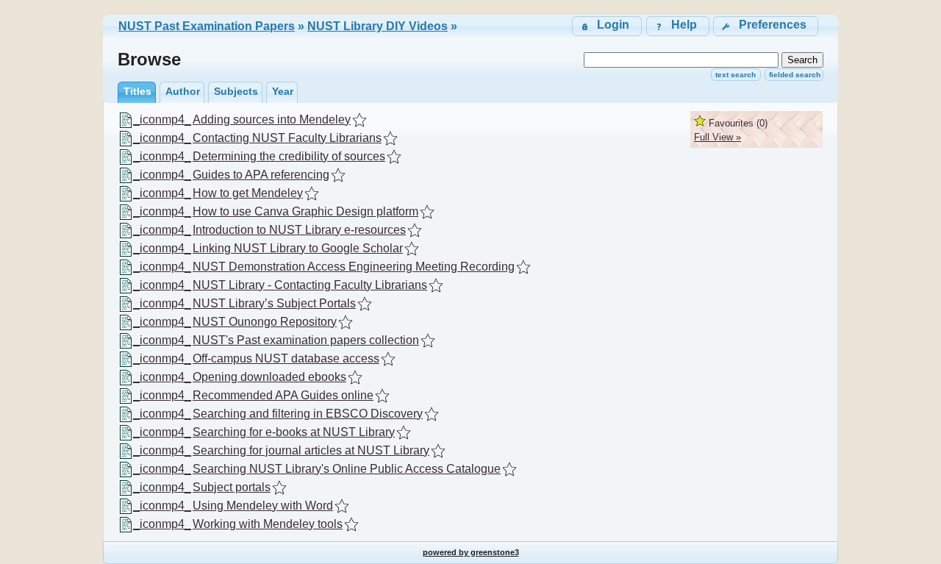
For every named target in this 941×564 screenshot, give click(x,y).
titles (137, 91)
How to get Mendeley (248, 193)
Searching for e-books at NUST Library (294, 432)
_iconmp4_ (162, 119)
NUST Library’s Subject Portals (274, 303)
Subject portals (232, 487)
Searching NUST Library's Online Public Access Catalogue (347, 469)
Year (282, 91)
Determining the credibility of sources (289, 156)
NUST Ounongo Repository (265, 321)
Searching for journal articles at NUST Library (311, 450)
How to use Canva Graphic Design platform (305, 211)
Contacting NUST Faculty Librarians (287, 138)
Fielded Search (794, 75)
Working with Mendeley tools (268, 524)
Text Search (735, 75)
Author (182, 91)
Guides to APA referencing (261, 174)
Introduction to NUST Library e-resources (299, 230)
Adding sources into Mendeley (272, 119)
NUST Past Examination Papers (206, 26)
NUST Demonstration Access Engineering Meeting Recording (354, 266)
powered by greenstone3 (471, 552)
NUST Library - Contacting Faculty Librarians (310, 285)
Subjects (236, 91)
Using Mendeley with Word (263, 505)
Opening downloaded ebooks (269, 377)
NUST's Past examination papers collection (306, 340)
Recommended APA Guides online (283, 395)
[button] (765, 26)
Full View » (717, 137)
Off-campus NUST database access (286, 358)
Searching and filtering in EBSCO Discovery (308, 413)
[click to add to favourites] (359, 120)
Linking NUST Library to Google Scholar (298, 248)
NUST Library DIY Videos (377, 26)
